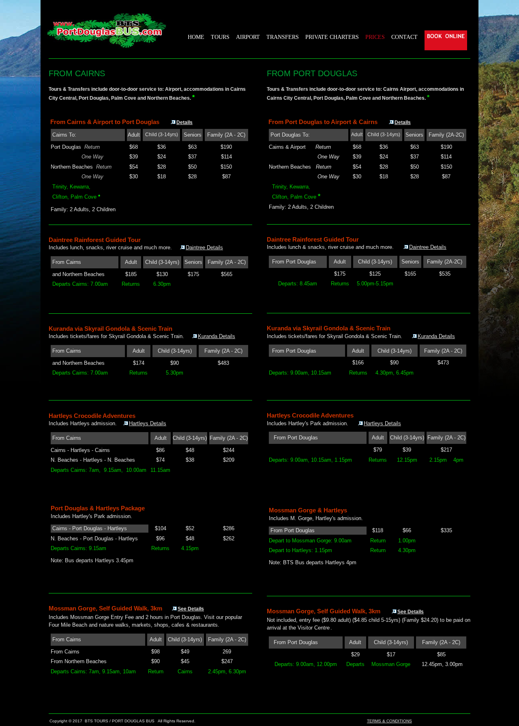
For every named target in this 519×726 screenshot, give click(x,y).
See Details (191, 609)
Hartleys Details (147, 423)
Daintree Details (204, 247)
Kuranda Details (216, 336)
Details (184, 122)
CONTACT (404, 37)
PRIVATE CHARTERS (332, 37)
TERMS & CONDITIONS (389, 721)
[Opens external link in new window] (175, 608)
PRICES (375, 37)
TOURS (220, 37)
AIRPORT (248, 37)
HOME (196, 37)
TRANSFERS (282, 37)
